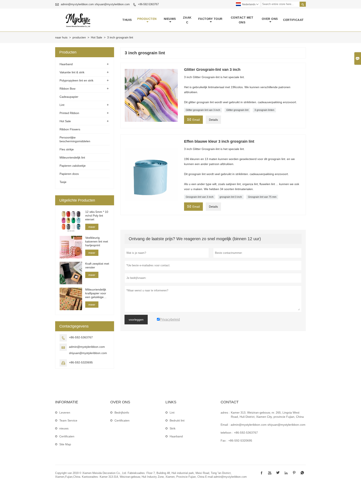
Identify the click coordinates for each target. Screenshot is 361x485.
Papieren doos (69, 173)
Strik (172, 428)
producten (147, 18)
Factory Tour (210, 18)
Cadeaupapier (69, 96)
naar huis (61, 37)
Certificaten (66, 436)
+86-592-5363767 (148, 4)
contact (230, 402)
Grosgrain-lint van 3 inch (200, 197)
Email (193, 119)
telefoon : (227, 432)
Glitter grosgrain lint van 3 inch (203, 110)
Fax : (224, 440)
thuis (127, 20)
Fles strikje (67, 149)
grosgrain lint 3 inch (231, 197)
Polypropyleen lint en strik (76, 80)
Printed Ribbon (69, 113)
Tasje (63, 182)
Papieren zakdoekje (73, 165)
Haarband (66, 64)
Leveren (64, 412)
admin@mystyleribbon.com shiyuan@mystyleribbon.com (95, 4)
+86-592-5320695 (81, 362)
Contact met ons (242, 20)
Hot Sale (96, 37)
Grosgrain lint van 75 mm (262, 197)
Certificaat (293, 20)
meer (91, 227)
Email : (225, 424)
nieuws (170, 18)
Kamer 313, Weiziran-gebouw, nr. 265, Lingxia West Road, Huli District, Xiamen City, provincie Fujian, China (267, 414)
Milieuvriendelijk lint (72, 157)
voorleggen (136, 319)
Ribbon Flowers (70, 129)
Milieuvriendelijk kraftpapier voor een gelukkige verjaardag (95, 293)
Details (213, 119)
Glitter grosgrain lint (237, 110)
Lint (62, 105)
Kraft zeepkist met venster (97, 265)
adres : (225, 412)
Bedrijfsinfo (121, 412)
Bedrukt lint (177, 420)
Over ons (270, 18)
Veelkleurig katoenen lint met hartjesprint (96, 241)
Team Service (68, 420)
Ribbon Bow (67, 88)
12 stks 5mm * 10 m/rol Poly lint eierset (96, 215)
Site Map (65, 444)
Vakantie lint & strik (72, 72)
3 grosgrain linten (264, 110)
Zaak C (187, 20)
